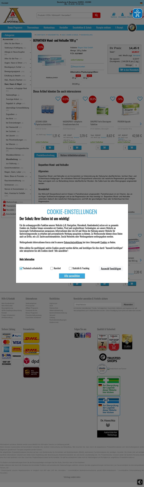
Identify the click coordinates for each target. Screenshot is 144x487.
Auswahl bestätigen (111, 269)
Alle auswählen (72, 276)
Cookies (103, 242)
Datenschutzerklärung (73, 242)
